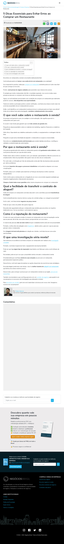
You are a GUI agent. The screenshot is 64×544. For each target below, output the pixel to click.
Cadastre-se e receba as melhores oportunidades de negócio (22, 397)
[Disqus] (32, 325)
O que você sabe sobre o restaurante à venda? (17, 65)
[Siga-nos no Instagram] (24, 530)
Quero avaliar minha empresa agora (23, 437)
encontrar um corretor (12, 282)
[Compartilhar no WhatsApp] (44, 24)
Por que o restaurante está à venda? (14, 67)
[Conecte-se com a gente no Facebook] (29, 530)
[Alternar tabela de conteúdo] (30, 62)
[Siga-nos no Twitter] (35, 530)
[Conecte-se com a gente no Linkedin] (40, 530)
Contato (5, 497)
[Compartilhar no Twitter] (51, 24)
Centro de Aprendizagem (13, 7)
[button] (59, 24)
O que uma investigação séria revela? (14, 73)
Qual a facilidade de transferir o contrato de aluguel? (18, 69)
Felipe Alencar (19, 291)
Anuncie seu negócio (44, 479)
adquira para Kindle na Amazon (20, 463)
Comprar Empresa (24, 7)
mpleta (7, 242)
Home (4, 7)
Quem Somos (6, 505)
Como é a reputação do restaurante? (14, 71)
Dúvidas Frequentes (8, 499)
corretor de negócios (43, 277)
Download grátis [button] (15, 467)
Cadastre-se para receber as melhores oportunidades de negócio (44, 460)
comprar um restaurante (32, 84)
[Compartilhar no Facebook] (48, 24)
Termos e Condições (8, 507)
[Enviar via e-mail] (55, 24)
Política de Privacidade (9, 502)
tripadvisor (31, 226)
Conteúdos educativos (45, 487)
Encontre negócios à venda (46, 482)
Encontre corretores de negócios (47, 485)
